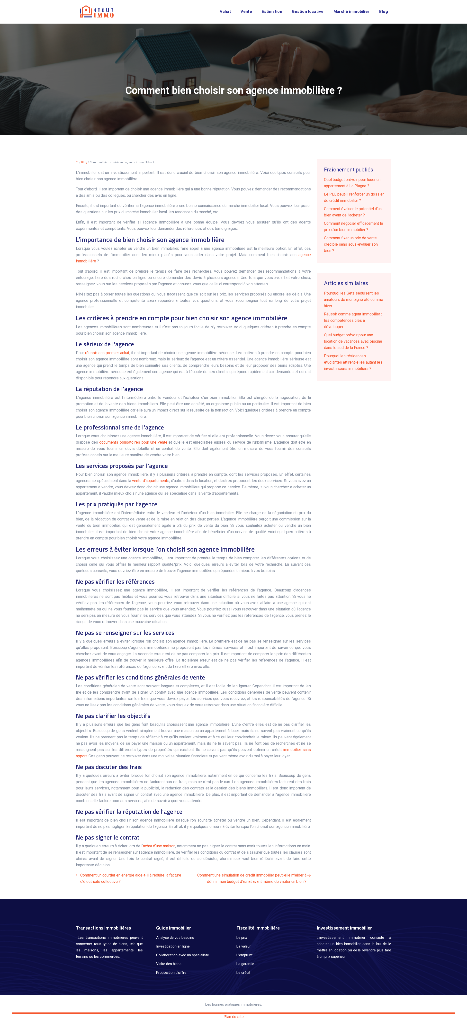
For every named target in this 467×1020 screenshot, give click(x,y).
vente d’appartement (149, 480)
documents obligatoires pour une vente (133, 442)
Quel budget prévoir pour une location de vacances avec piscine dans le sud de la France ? (353, 341)
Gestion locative (307, 11)
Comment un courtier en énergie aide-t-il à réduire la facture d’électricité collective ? (130, 878)
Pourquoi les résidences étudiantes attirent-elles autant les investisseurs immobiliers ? (353, 362)
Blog (383, 11)
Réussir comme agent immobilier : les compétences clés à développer (353, 320)
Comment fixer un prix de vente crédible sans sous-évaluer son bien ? (351, 244)
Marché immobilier (351, 11)
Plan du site (234, 1016)
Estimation (272, 11)
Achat (225, 11)
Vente (246, 11)
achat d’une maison (159, 846)
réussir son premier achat (107, 352)
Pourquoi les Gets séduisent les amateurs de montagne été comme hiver (353, 299)
